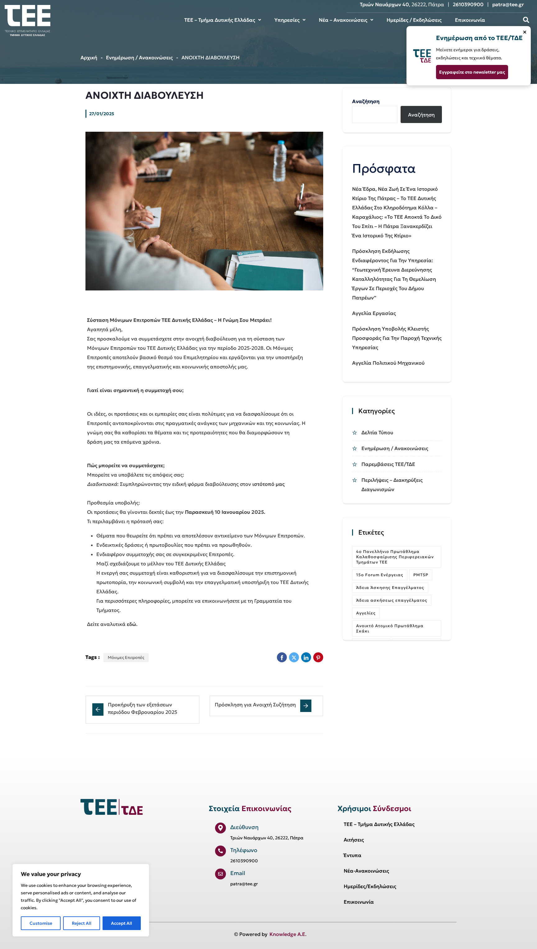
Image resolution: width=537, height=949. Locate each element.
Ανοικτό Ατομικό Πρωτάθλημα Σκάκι (390, 628)
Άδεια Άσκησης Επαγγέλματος (390, 587)
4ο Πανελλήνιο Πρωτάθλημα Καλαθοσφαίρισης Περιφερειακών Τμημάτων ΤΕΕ (395, 557)
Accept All (121, 923)
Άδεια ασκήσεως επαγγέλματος (391, 600)
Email (237, 873)
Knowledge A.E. (287, 934)
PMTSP (420, 574)
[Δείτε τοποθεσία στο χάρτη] (220, 828)
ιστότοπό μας (268, 484)
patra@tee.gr (508, 4)
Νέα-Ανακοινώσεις (366, 871)
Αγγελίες (366, 613)
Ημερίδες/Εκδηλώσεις (370, 886)
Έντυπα (352, 855)
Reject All (81, 923)
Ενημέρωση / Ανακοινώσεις (139, 57)
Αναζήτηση (365, 101)
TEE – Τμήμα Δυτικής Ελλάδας (219, 20)
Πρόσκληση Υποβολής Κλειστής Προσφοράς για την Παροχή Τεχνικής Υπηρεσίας (397, 338)
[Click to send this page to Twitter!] (294, 657)
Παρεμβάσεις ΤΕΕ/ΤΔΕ (388, 464)
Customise (41, 923)
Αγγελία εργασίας (374, 313)
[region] (80, 900)
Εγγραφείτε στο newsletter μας (472, 72)
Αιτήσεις (354, 840)
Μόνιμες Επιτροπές (126, 657)
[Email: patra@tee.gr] (220, 874)
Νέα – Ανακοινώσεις (343, 20)
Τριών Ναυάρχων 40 (384, 4)
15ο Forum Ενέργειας (379, 574)
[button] (222, 20)
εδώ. (132, 624)
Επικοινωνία (470, 20)
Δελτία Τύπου (377, 432)
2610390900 (468, 4)
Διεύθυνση (244, 827)
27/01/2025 (101, 113)
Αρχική (88, 57)
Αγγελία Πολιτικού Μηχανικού (388, 363)
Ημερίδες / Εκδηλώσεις (414, 20)
